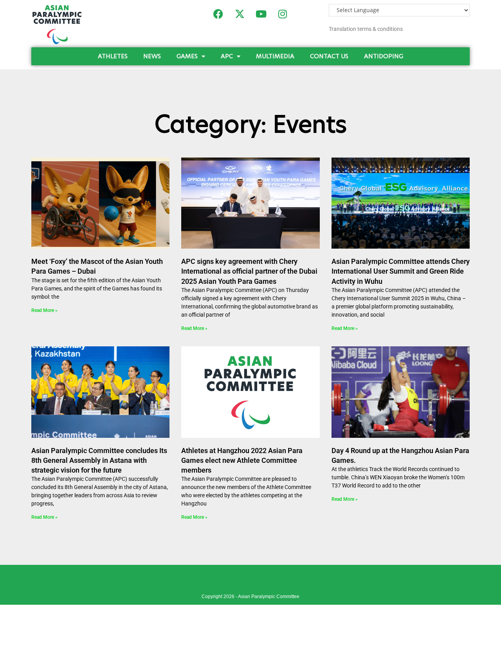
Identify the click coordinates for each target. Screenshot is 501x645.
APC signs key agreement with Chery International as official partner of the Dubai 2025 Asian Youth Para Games (249, 271)
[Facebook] (218, 13)
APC (227, 56)
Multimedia (275, 56)
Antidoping (383, 56)
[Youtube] (261, 13)
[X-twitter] (239, 13)
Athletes (113, 56)
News (152, 56)
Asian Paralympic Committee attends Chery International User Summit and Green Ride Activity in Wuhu (401, 271)
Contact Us (329, 56)
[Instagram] (282, 13)
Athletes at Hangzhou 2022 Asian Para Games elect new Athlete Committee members (242, 460)
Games (187, 56)
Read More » (44, 310)
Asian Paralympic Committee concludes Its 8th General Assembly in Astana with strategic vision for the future (99, 460)
